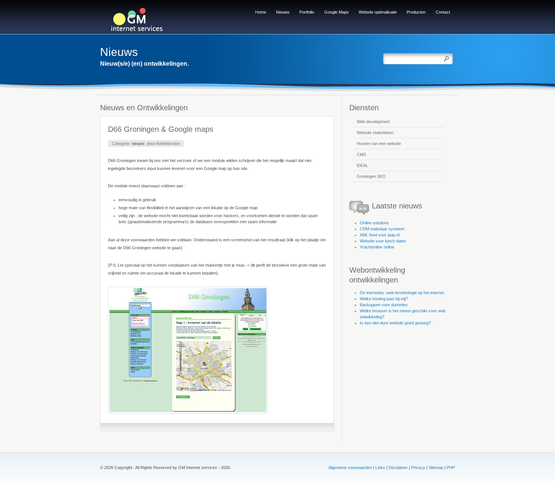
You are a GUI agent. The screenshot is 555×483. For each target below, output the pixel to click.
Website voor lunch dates (383, 241)
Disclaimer (398, 467)
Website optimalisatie (378, 12)
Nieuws (283, 12)
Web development (373, 121)
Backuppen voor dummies (384, 304)
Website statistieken (375, 132)
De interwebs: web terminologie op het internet (402, 292)
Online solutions (374, 223)
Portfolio (306, 12)
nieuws (138, 143)
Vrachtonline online (377, 247)
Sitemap (436, 467)
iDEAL (362, 165)
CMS (361, 154)
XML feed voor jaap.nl (379, 235)
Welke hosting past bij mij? (384, 298)
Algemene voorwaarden (350, 467)
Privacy (418, 467)
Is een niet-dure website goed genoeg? (395, 323)
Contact (443, 12)
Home (260, 12)
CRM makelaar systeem (382, 229)
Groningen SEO (371, 176)
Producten (416, 12)
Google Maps (336, 12)
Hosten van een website (379, 143)
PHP (451, 467)
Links (380, 467)
